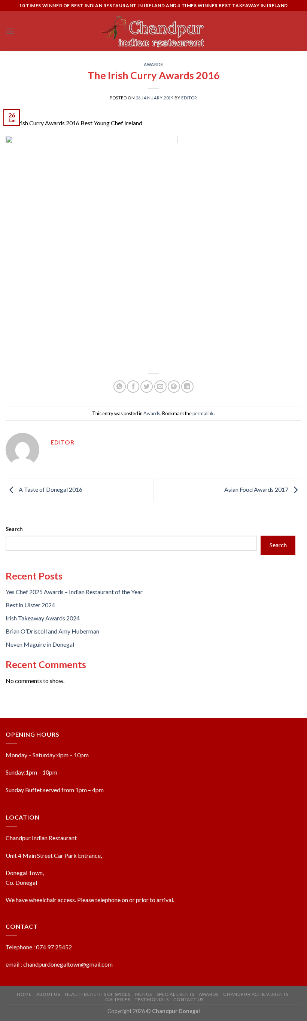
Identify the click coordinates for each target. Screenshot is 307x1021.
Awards (153, 64)
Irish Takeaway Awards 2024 (43, 618)
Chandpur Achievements (255, 994)
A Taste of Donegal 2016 (50, 489)
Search (14, 529)
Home (24, 994)
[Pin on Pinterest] (174, 386)
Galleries (117, 999)
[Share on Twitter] (146, 386)
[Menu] (10, 31)
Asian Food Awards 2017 (256, 489)
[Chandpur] (153, 31)
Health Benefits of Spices (97, 994)
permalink (203, 413)
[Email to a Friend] (160, 386)
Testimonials (151, 999)
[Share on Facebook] (133, 386)
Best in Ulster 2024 (30, 604)
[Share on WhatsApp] (119, 386)
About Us (48, 994)
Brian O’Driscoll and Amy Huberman (52, 631)
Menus (143, 994)
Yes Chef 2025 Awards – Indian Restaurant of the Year (74, 591)
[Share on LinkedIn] (187, 386)
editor (189, 97)
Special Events (175, 994)
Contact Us (188, 999)
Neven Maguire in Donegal (40, 644)
